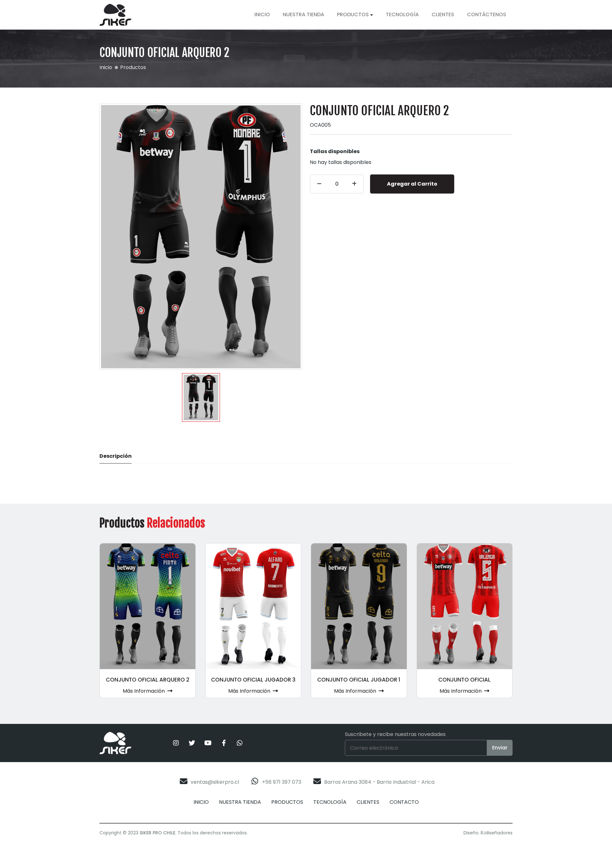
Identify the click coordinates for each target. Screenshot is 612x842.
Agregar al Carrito (412, 184)
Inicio (262, 14)
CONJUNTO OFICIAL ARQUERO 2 (147, 679)
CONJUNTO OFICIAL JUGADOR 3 (253, 679)
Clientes (443, 14)
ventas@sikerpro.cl (215, 782)
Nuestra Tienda (303, 14)
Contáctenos (486, 14)
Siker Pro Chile (157, 833)
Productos (353, 14)
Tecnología (402, 14)
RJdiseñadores (497, 833)
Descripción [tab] (115, 456)
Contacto (404, 802)
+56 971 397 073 (281, 782)
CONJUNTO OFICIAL (464, 679)
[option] (201, 397)
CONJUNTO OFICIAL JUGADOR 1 (358, 679)
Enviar (499, 747)
